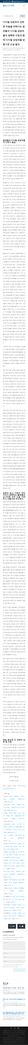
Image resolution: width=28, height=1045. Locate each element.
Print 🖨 (12, 926)
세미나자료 (8, 1016)
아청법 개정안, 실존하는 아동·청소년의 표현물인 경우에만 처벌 (14, 916)
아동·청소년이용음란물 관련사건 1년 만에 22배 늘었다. (14, 899)
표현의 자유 (7, 990)
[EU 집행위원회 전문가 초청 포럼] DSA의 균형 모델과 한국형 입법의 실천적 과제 (14, 1013)
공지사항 (15, 989)
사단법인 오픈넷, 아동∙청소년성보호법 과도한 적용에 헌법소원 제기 (14, 907)
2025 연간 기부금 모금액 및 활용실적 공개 (14, 999)
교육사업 (19, 989)
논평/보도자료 (20, 48)
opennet (6, 48)
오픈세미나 (13, 1016)
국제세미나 (19, 1015)
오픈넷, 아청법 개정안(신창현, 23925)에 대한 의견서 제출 (14, 807)
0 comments (17, 50)
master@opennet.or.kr (9, 788)
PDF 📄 (21, 926)
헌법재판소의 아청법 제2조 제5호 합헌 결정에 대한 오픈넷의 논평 (14, 846)
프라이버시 (10, 50)
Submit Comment (19, 970)
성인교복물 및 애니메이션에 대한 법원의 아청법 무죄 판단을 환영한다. (14, 854)
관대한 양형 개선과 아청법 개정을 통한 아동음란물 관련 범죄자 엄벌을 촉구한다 (14, 815)
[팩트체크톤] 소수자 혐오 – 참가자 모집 (13, 988)
